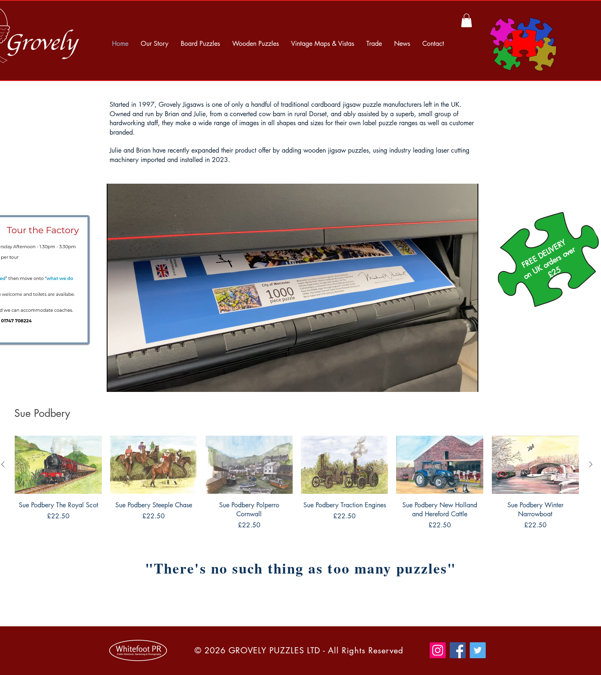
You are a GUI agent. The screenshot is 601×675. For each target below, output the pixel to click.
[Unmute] (131, 381)
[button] (466, 20)
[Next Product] (591, 464)
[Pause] (117, 381)
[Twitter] (478, 650)
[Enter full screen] (467, 381)
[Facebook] (458, 650)
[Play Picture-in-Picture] (453, 381)
